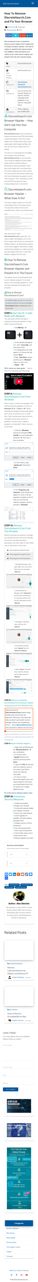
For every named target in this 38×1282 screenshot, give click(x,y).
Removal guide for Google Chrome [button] (20, 554)
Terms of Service (23, 1270)
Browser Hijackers (11, 30)
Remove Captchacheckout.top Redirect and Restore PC (17, 970)
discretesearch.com (26, 885)
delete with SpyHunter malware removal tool (19, 726)
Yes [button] (18, 854)
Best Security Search (11, 3)
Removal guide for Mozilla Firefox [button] (19, 550)
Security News (11, 1242)
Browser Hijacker (14, 885)
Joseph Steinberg (18, 977)
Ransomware (10, 1237)
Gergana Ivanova (17, 1020)
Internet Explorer (21, 887)
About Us (12, 1270)
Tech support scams (13, 1247)
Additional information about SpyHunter (23, 737)
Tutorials (9, 1256)
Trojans (8, 1251)
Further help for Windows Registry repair (19, 793)
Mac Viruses (13, 1010)
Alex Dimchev (11, 27)
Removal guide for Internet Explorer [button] (20, 558)
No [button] (18, 863)
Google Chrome (9, 887)
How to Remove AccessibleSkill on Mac (16, 1015)
